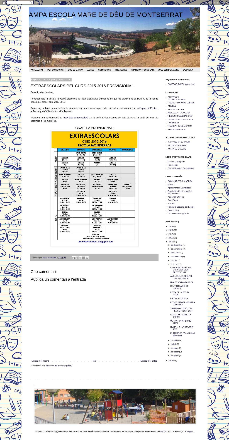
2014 (171, 360)
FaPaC (171, 184)
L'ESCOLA (188, 70)
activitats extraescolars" (76, 117)
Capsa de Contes (148, 108)
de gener (175, 356)
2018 (171, 230)
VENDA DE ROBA (176, 109)
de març (175, 348)
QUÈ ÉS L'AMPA (75, 70)
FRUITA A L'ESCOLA (179, 298)
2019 (171, 226)
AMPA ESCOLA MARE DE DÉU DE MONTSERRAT (106, 14)
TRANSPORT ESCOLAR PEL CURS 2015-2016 (181, 309)
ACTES (90, 70)
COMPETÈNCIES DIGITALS (180, 119)
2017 (171, 234)
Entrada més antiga (148, 361)
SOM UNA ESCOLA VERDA (180, 181)
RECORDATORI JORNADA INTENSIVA (182, 303)
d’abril (173, 344)
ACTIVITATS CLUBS (177, 149)
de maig (174, 340)
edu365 (171, 203)
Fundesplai (172, 165)
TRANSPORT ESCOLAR (142, 70)
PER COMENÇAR (55, 70)
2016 (171, 238)
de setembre (176, 256)
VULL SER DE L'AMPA (168, 70)
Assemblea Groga (176, 197)
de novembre (177, 249)
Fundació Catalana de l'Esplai (180, 207)
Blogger (190, 431)
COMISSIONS (104, 70)
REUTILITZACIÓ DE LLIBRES (181, 103)
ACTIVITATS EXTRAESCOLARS (176, 98)
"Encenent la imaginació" (178, 213)
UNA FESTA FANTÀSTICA (181, 282)
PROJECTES (121, 70)
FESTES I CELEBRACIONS (180, 116)
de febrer (175, 352)
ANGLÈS (172, 106)
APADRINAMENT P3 (177, 129)
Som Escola (173, 200)
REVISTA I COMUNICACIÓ (180, 126)
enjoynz (163, 431)
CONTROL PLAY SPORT (179, 142)
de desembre (177, 245)
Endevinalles (173, 210)
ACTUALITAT (37, 70)
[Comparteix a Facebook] (83, 258)
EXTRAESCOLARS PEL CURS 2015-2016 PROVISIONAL (180, 269)
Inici (94, 361)
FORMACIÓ (173, 123)
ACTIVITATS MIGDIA (177, 145)
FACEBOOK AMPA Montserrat (181, 84)
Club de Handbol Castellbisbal (181, 168)
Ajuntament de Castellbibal (179, 188)
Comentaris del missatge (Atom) (58, 366)
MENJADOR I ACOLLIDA (179, 113)
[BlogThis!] (77, 258)
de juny (174, 264)
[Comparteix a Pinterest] (87, 258)
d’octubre (175, 253)
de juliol (174, 260)
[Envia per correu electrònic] (73, 258)
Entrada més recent (40, 361)
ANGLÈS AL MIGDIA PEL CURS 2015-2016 (181, 277)
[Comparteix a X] (80, 258)
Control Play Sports (176, 162)
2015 (171, 242)
